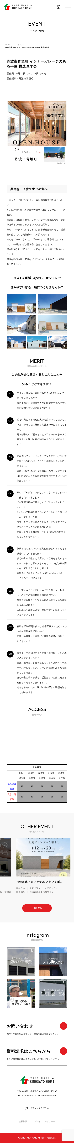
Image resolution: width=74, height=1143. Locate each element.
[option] (37, 866)
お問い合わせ (20, 1026)
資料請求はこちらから (29, 1051)
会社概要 (23, 1121)
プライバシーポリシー (44, 1121)
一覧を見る (37, 908)
